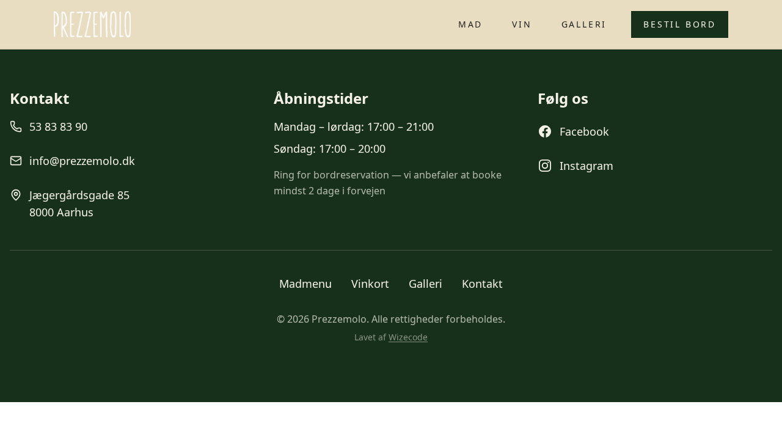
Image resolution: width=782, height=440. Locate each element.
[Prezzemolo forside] (92, 24)
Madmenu (305, 283)
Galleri (584, 24)
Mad (470, 24)
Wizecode (408, 337)
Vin (522, 24)
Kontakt (482, 283)
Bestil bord (679, 24)
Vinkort (370, 283)
